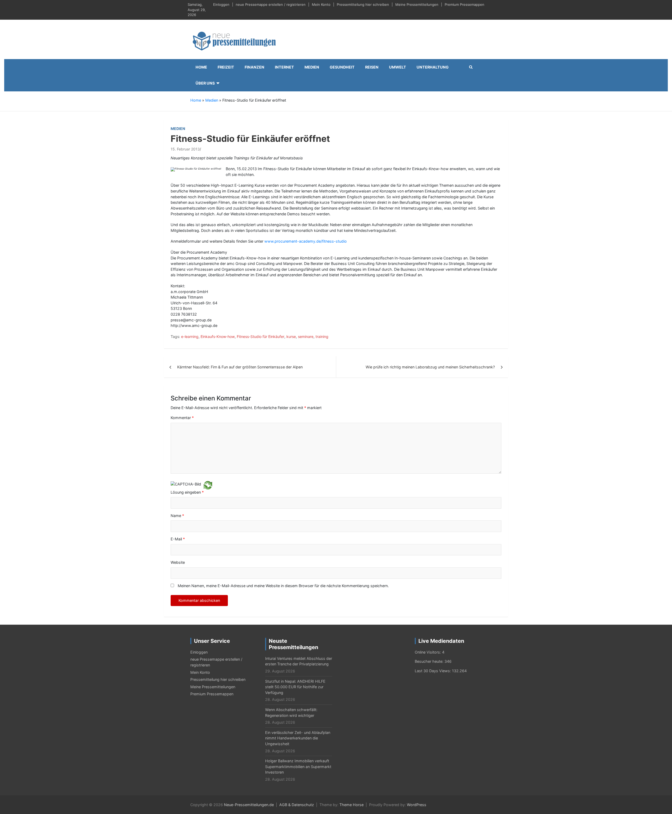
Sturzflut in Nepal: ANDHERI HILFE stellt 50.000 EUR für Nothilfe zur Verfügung (295, 687)
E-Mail (178, 539)
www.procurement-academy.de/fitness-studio (305, 241)
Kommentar (182, 417)
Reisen (372, 67)
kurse (291, 336)
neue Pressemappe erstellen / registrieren (271, 4)
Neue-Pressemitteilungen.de (249, 804)
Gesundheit (342, 67)
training (322, 336)
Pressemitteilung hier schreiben (363, 4)
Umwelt (397, 67)
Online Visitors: (428, 652)
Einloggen (221, 4)
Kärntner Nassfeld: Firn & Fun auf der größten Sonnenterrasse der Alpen (240, 367)
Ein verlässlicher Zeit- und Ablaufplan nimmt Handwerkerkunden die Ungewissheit (297, 738)
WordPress (416, 804)
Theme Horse (351, 804)
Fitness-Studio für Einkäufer (260, 336)
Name (177, 515)
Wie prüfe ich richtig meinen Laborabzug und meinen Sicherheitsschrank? (430, 367)
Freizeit (226, 67)
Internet (284, 67)
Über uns (205, 83)
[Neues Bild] (208, 485)
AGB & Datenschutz (296, 804)
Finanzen (254, 67)
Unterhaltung (433, 67)
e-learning (189, 336)
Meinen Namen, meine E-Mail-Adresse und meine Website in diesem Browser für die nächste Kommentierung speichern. (283, 585)
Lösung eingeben (187, 492)
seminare (305, 336)
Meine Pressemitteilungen (416, 4)
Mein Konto (321, 4)
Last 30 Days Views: (433, 671)
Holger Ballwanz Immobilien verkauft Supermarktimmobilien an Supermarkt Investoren (298, 766)
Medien (311, 67)
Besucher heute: (429, 661)
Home (201, 67)
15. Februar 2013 (185, 149)
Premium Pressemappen (464, 4)
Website (178, 562)
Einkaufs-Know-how (218, 336)
